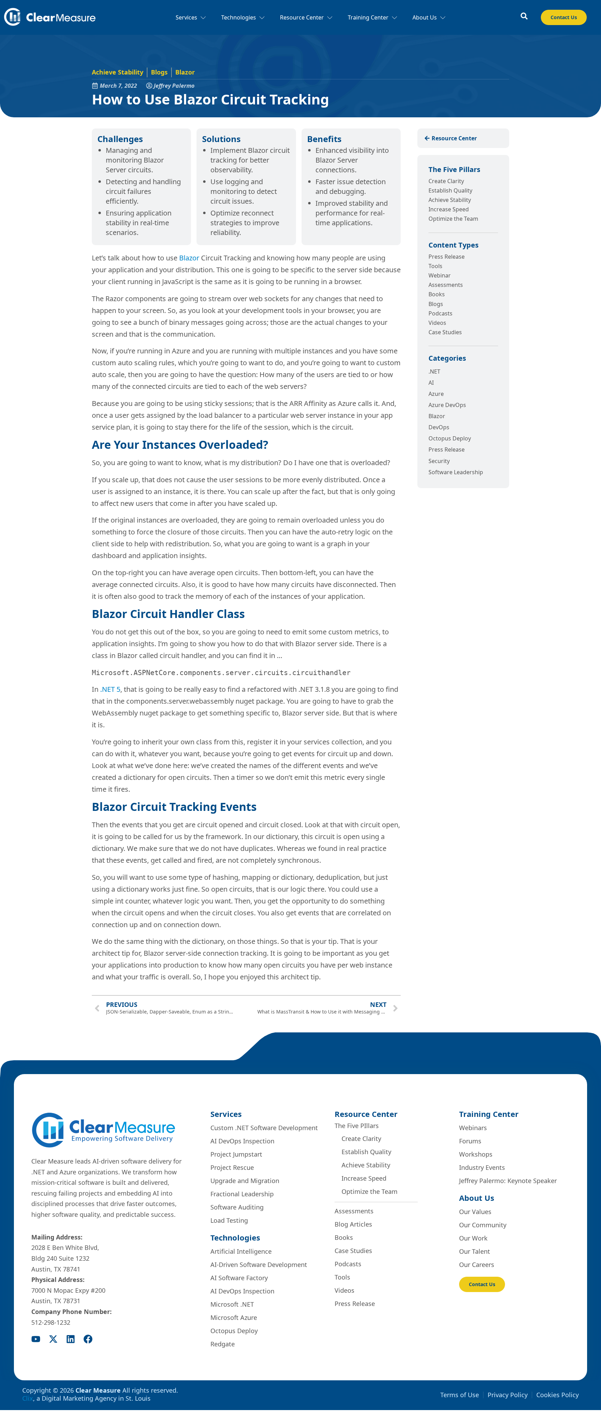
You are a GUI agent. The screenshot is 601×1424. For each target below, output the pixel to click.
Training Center (368, 17)
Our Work (473, 1238)
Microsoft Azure (233, 1317)
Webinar (439, 275)
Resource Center (302, 17)
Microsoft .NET (232, 1304)
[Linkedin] (70, 1339)
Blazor (185, 72)
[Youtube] (35, 1339)
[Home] (49, 17)
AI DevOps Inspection (242, 1141)
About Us (424, 17)
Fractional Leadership (242, 1194)
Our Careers (476, 1264)
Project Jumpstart (236, 1154)
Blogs (159, 72)
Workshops (475, 1154)
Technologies (238, 17)
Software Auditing (237, 1207)
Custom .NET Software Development (264, 1128)
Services (186, 17)
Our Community (482, 1225)
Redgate (222, 1344)
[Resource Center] (524, 16)
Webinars (473, 1128)
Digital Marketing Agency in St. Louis (96, 1398)
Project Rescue (232, 1167)
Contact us (564, 17)
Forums (470, 1141)
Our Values (475, 1211)
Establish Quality (450, 190)
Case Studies (445, 332)
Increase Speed (448, 209)
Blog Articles (353, 1224)
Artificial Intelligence (241, 1251)
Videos (437, 323)
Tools (435, 266)
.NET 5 (110, 689)
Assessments (445, 285)
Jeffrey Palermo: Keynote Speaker (508, 1180)
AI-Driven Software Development (258, 1264)
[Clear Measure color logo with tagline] (103, 1130)
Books (436, 294)
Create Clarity (446, 181)
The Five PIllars (357, 1125)
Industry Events (482, 1167)
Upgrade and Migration (244, 1180)
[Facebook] (88, 1339)
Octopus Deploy (234, 1331)
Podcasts (440, 313)
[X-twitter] (53, 1339)
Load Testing (229, 1220)
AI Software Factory (239, 1278)
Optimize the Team (453, 218)
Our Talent (474, 1251)
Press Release (446, 256)
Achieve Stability (117, 72)
